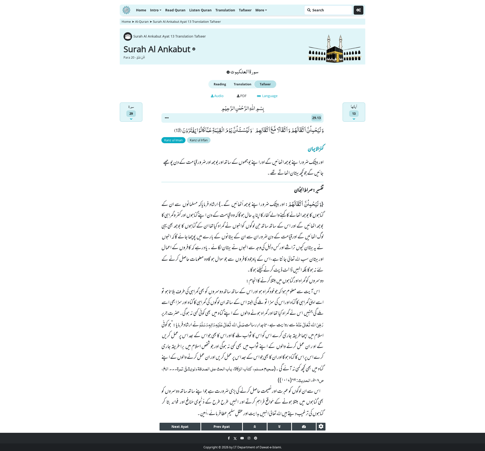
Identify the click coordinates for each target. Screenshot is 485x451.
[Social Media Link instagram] (249, 438)
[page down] (279, 426)
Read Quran (175, 10)
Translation (225, 10)
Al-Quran (142, 21)
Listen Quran (200, 10)
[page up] (254, 426)
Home (141, 10)
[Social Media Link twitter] (235, 438)
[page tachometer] (304, 426)
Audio (219, 96)
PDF (243, 96)
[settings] (321, 426)
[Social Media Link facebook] (229, 438)
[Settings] (358, 10)
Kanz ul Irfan (199, 140)
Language (269, 96)
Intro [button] (154, 10)
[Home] (126, 9)
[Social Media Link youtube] (242, 438)
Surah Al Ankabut (157, 49)
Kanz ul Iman (173, 140)
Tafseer (245, 10)
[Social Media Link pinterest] (255, 438)
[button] (166, 118)
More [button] (259, 10)
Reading (220, 84)
